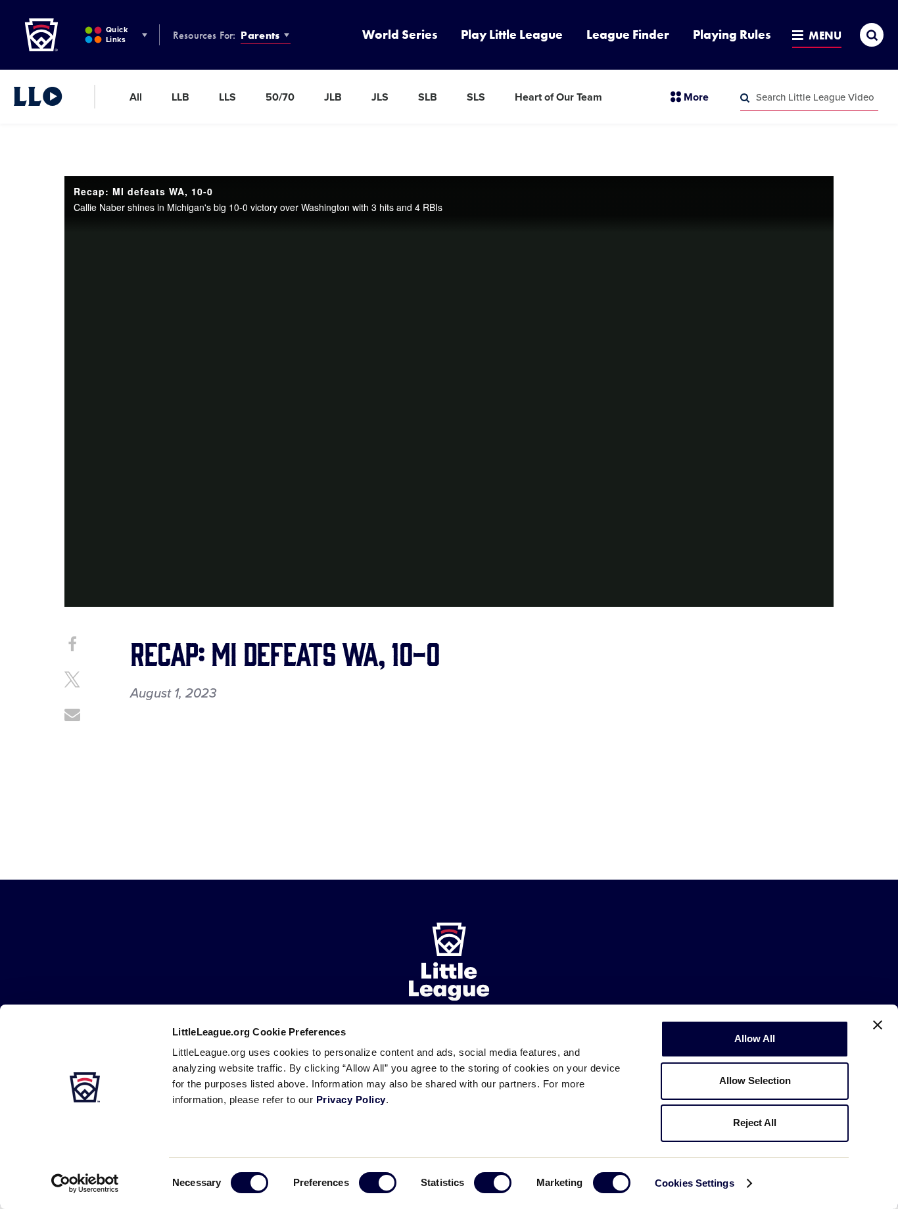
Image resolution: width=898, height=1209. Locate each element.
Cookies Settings (694, 1183)
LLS (227, 97)
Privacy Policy (351, 1099)
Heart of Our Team (558, 97)
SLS (476, 97)
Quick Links (117, 34)
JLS (380, 97)
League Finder (627, 34)
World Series (399, 34)
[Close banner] (877, 1025)
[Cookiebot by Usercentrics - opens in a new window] (85, 1183)
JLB (333, 97)
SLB (427, 97)
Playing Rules (731, 34)
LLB (180, 97)
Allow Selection (755, 1080)
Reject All (754, 1122)
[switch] (377, 1182)
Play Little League (512, 34)
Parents (260, 35)
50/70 (280, 97)
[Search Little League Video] (744, 97)
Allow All (754, 1038)
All (136, 97)
